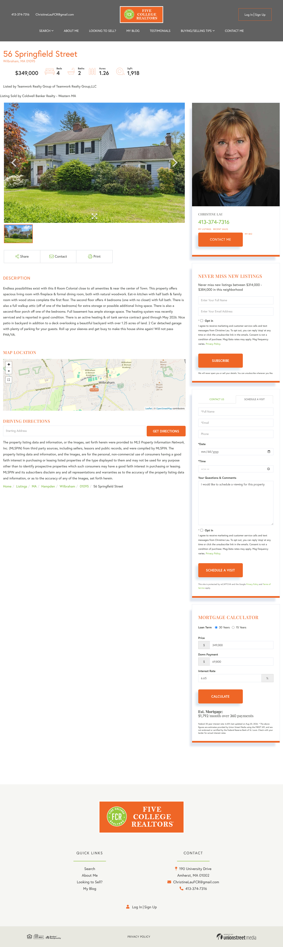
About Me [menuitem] (90, 875)
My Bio (248, 234)
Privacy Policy (213, 344)
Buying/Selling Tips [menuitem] (196, 31)
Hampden (48, 486)
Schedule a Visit (254, 399)
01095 (84, 486)
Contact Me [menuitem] (234, 31)
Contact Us (216, 399)
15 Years (241, 627)
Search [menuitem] (44, 31)
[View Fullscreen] (9, 380)
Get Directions (166, 431)
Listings (21, 486)
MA (34, 486)
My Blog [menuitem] (132, 31)
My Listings (204, 229)
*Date (202, 444)
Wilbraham (67, 486)
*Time (202, 461)
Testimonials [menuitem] (160, 31)
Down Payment (208, 654)
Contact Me (220, 240)
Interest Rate (206, 671)
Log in (248, 15)
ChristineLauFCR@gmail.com (55, 14)
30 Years (224, 627)
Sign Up (260, 15)
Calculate (220, 696)
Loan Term (205, 627)
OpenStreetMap (164, 408)
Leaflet (148, 408)
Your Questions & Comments (217, 478)
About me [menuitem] (71, 31)
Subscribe (220, 360)
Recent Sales (220, 229)
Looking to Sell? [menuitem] (102, 31)
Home (7, 486)
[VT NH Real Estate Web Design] (236, 937)
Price (201, 638)
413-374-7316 (20, 14)
